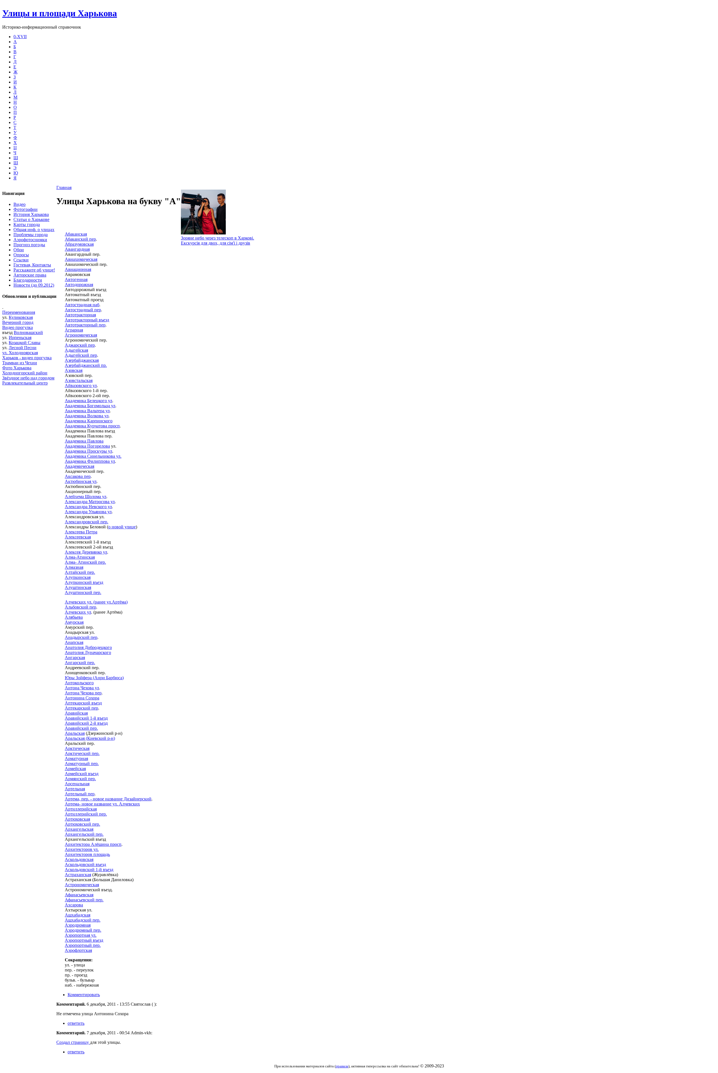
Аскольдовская (79, 859)
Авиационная (78, 269)
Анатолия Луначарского (88, 652)
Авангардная (77, 249)
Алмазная (74, 567)
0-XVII (20, 36)
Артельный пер (80, 793)
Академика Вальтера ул (87, 410)
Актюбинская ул (80, 481)
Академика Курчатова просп (92, 425)
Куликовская (21, 317)
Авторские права (29, 275)
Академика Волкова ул (87, 415)
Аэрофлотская (78, 950)
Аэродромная (78, 925)
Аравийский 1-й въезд (86, 718)
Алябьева (74, 617)
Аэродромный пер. (83, 930)
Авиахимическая (81, 259)
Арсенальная (77, 783)
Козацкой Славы (24, 342)
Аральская (75, 733)
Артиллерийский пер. (86, 814)
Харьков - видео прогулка (27, 357)
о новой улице (122, 526)
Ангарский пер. (80, 662)
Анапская (74, 642)
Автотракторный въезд (87, 319)
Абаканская (76, 234)
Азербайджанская (82, 360)
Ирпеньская (20, 337)
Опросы (21, 254)
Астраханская (78, 874)
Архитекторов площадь (87, 854)
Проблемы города (30, 234)
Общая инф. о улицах (33, 229)
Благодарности (27, 280)
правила (342, 1066)
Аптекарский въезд (83, 703)
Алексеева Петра (81, 531)
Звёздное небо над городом (28, 378)
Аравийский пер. (81, 728)
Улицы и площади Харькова (59, 13)
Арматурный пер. (82, 763)
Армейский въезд (81, 773)
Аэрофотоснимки (30, 239)
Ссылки (21, 259)
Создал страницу (73, 1042)
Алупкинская (78, 577)
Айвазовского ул (81, 385)
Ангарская (75, 657)
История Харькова (31, 214)
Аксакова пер (78, 476)
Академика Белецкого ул (88, 400)
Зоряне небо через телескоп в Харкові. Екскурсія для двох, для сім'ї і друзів (217, 240)
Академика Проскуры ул (88, 451)
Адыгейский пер (81, 355)
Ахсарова (74, 904)
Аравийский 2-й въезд (86, 723)
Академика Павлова (84, 441)
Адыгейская (76, 350)
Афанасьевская (79, 894)
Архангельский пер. (84, 834)
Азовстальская (79, 380)
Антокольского (79, 682)
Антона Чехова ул (82, 687)
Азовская (73, 370)
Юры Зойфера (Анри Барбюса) (94, 677)
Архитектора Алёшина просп (93, 844)
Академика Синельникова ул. (93, 456)
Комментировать (84, 994)
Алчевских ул (78, 612)
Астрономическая (82, 884)
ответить (76, 1023)
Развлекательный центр (25, 383)
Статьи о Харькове (31, 219)
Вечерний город (17, 322)
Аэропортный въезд (84, 940)
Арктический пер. (82, 753)
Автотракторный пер (85, 325)
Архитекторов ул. (82, 849)
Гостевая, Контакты (32, 265)
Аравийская (76, 713)
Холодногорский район (24, 372)
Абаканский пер (80, 239)
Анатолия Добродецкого (88, 647)
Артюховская (77, 819)
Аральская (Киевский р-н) (90, 738)
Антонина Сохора (82, 698)
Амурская (74, 622)
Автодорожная (79, 284)
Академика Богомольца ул (90, 405)
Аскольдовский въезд (85, 864)
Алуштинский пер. (83, 592)
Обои (18, 249)
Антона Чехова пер (83, 692)
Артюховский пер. (82, 824)
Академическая (79, 466)
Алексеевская (78, 537)
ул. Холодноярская (20, 352)
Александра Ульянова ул (88, 511)
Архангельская (79, 829)
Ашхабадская (77, 915)
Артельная (75, 788)
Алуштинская (78, 587)
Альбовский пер (80, 607)
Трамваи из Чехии (19, 362)
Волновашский (28, 332)
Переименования (18, 312)
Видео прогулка (17, 327)
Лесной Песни (22, 347)
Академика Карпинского (88, 420)
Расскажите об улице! (34, 270)
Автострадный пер (83, 309)
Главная (64, 187)
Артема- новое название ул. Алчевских (102, 804)
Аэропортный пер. (83, 945)
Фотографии (25, 209)
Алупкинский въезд (84, 582)
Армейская (75, 768)
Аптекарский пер (81, 708)
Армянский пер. (80, 778)
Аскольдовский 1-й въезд (89, 869)
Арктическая (77, 748)
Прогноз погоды (29, 244)
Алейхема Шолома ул (85, 496)
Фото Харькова (16, 367)
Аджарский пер (80, 345)
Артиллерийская (81, 809)
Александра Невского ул (88, 506)
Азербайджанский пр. (86, 365)
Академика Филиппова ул (90, 461)
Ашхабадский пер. (82, 920)
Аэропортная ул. (80, 935)
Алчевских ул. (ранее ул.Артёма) (96, 602)
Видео (19, 204)
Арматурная (76, 758)
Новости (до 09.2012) (33, 285)
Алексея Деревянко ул (86, 552)
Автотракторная (80, 314)
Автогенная (76, 279)
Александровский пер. (86, 521)
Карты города (26, 224)
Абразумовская (79, 244)
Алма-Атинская (80, 557)
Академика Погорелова (87, 446)
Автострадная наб (82, 304)
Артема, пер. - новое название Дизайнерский (108, 798)
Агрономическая (81, 335)
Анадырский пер (81, 637)
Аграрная (74, 330)
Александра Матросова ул (90, 501)
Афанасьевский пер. (84, 899)
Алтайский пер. (80, 572)
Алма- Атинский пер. (85, 562)
